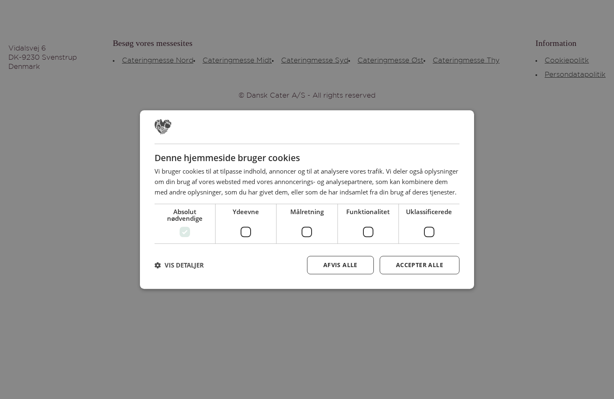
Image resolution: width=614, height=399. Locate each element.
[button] (179, 265)
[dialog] (307, 199)
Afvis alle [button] (340, 265)
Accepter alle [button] (419, 265)
